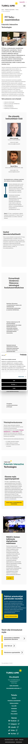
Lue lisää (9, 578)
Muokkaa (13, 384)
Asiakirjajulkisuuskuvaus (10, 742)
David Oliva (14, 166)
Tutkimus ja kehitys (14, 703)
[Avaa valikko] (24, 6)
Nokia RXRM (16, 431)
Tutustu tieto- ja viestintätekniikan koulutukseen (14, 503)
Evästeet (16, 739)
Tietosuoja (21, 739)
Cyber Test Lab (8, 646)
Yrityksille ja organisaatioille (10, 9)
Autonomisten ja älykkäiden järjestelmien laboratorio (12, 638)
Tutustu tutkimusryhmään (11, 616)
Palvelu (17, 9)
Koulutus (14, 698)
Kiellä (14, 388)
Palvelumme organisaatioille (12, 652)
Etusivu (3, 9)
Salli (14, 380)
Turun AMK (14, 705)
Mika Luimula (14, 138)
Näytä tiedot (21, 376)
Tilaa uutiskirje (14, 713)
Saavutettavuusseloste (9, 739)
